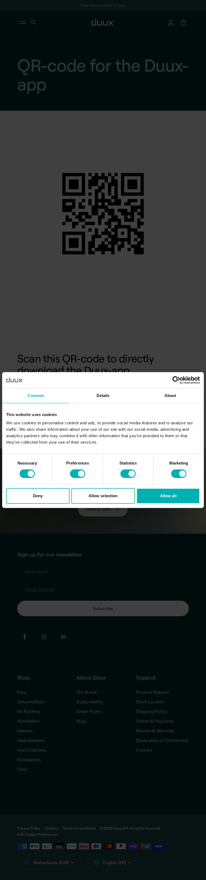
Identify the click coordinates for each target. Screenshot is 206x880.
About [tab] (170, 395)
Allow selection (103, 495)
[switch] (77, 473)
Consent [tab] (36, 395)
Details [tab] (103, 395)
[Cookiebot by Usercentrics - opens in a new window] (176, 380)
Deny (38, 495)
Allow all (168, 495)
